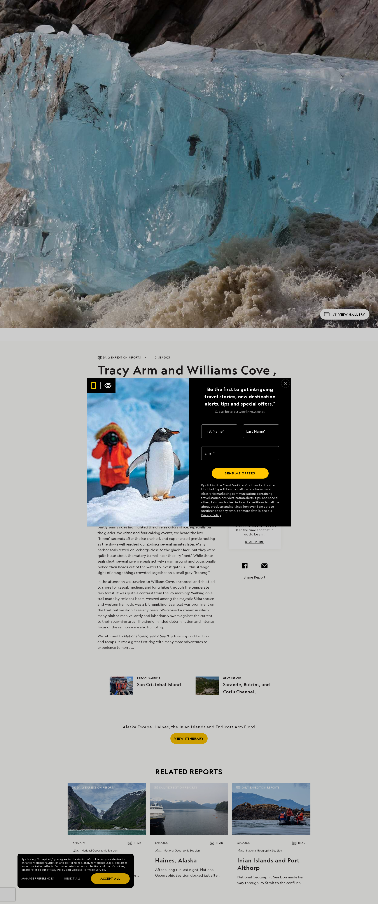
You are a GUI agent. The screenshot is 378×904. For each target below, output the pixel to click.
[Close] (285, 383)
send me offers (240, 473)
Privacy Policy (211, 515)
